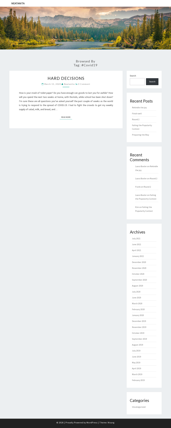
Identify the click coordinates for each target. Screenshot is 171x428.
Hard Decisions (66, 78)
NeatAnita (18, 3)
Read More (66, 117)
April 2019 (136, 368)
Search (133, 75)
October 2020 (138, 274)
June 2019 (136, 356)
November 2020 (139, 268)
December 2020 (139, 262)
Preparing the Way (140, 134)
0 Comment (84, 84)
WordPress (92, 422)
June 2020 (136, 297)
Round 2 (135, 119)
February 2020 (138, 309)
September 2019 (139, 339)
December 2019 (139, 321)
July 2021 (136, 238)
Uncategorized (138, 407)
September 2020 (139, 279)
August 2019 (137, 344)
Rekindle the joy (139, 107)
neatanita (69, 84)
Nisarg (111, 422)
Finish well (137, 113)
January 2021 (138, 256)
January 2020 (138, 315)
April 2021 (136, 250)
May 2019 (136, 362)
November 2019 (139, 327)
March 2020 (137, 303)
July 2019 (136, 350)
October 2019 (138, 333)
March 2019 (137, 374)
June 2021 (136, 244)
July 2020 (136, 291)
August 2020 (137, 285)
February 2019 (138, 380)
